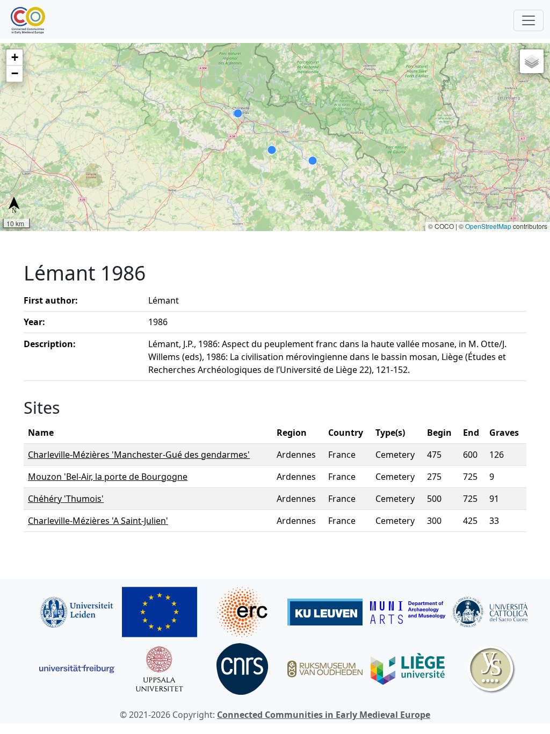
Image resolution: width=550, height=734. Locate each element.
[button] (14, 57)
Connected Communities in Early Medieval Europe (323, 715)
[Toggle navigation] (528, 20)
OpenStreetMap (488, 226)
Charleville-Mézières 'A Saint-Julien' (98, 521)
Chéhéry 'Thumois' (66, 499)
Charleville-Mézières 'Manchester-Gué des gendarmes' (139, 454)
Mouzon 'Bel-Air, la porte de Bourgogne (107, 477)
